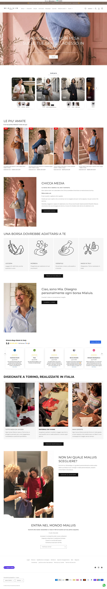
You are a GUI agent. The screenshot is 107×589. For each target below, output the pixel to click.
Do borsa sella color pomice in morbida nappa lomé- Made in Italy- (41, 167)
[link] (19, 105)
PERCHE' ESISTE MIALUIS (53, 444)
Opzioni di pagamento (63, 559)
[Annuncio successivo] (102, 3)
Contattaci (34, 562)
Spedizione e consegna (43, 559)
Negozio (77, 559)
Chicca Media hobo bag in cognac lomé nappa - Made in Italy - (91, 167)
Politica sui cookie (59, 562)
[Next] (96, 88)
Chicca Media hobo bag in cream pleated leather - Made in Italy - (64, 167)
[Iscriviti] (65, 547)
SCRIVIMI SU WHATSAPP (68, 474)
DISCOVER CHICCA (49, 211)
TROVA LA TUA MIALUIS (53, 276)
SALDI (53, 57)
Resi (72, 559)
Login (28, 559)
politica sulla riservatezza (46, 562)
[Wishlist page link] (85, 8)
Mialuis (8, 585)
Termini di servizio (71, 562)
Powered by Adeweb (15, 585)
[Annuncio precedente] (4, 3)
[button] (23, 8)
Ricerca (33, 559)
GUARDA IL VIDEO (49, 302)
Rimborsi (53, 559)
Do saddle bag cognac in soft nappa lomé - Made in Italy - (15, 167)
